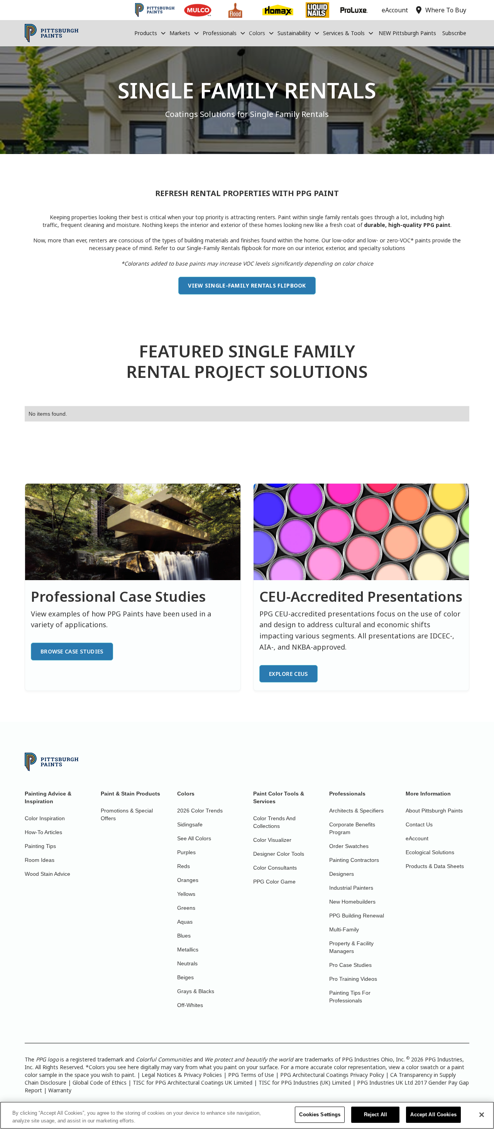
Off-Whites (190, 1005)
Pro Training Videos (353, 979)
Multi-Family (344, 929)
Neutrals (187, 963)
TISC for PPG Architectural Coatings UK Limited (192, 1082)
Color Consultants (275, 868)
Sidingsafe (190, 824)
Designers (341, 874)
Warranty (59, 1090)
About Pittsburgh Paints (434, 810)
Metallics (187, 949)
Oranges (187, 880)
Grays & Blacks (195, 991)
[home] (51, 33)
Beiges (185, 977)
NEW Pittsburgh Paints (407, 33)
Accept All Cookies (433, 1114)
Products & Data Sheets (435, 866)
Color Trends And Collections (274, 822)
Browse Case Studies (72, 651)
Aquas (185, 922)
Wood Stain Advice (47, 874)
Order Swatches (349, 846)
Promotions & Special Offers (127, 814)
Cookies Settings (319, 1114)
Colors (257, 33)
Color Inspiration (45, 818)
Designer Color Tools (278, 854)
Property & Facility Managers (351, 947)
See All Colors (194, 838)
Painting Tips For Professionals (349, 997)
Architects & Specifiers (356, 810)
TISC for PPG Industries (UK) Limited (305, 1082)
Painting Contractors (354, 860)
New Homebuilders (352, 902)
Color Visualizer (272, 840)
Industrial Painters (351, 888)
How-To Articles (43, 832)
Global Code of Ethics (100, 1082)
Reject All (375, 1114)
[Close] (481, 1114)
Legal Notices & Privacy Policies (182, 1074)
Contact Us (419, 824)
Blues (184, 936)
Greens (186, 908)
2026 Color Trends (200, 810)
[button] (150, 33)
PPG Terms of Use (251, 1074)
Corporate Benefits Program (352, 828)
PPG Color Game (274, 881)
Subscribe (454, 33)
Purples (186, 852)
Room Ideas (39, 860)
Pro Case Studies (350, 965)
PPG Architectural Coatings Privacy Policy (332, 1074)
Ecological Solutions (430, 852)
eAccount (417, 838)
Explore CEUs (288, 673)
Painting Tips (40, 846)
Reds (183, 866)
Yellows (186, 894)
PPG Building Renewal (356, 915)
